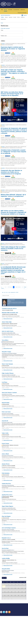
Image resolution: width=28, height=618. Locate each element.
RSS (9, 612)
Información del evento (7, 318)
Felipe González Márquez (8, 373)
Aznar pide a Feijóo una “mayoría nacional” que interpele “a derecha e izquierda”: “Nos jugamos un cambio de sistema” (14, 72)
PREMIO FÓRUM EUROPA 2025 (10, 312)
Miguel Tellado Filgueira (7, 506)
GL (8, 292)
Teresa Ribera (5, 340)
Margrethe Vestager (6, 351)
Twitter (4, 612)
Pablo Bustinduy (6, 473)
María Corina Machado (7, 364)
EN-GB (12, 292)
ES (2, 292)
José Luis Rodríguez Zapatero (9, 528)
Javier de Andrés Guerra (7, 331)
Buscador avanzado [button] (6, 28)
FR (14, 292)
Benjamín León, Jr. (6, 538)
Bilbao (2, 243)
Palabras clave (4, 35)
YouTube (6, 612)
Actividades (10, 9)
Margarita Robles (6, 568)
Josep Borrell (5, 421)
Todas (2, 17)
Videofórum (22, 9)
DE (9, 292)
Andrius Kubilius (6, 558)
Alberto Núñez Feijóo (7, 322)
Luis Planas (4, 382)
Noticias (5, 9)
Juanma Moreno (6, 464)
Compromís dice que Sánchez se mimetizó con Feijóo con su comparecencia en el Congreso (11, 172)
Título (2, 30)
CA (4, 292)
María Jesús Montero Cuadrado (9, 392)
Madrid (6, 17)
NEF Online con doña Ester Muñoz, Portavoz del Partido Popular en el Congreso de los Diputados (12, 93)
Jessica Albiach (5, 454)
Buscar (3, 40)
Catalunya (10, 17)
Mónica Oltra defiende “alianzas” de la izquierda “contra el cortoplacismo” (13, 195)
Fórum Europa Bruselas (22, 12)
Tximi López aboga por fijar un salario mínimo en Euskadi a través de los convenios (13, 248)
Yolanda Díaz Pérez (6, 483)
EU (6, 292)
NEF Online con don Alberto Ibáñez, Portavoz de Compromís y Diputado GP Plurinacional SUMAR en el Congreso (13, 212)
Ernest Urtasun (5, 443)
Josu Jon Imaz (5, 548)
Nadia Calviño (5, 433)
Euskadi (14, 17)
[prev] (3, 578)
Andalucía (23, 17)
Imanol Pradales (5, 402)
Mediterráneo (3, 19)
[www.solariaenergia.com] (13, 53)
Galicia (18, 17)
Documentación (16, 9)
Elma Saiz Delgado (6, 516)
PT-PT (17, 292)
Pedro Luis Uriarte (6, 412)
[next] (5, 578)
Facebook (1, 612)
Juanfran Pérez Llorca (7, 494)
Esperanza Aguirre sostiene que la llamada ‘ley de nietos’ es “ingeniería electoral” (13, 48)
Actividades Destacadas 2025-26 (9, 308)
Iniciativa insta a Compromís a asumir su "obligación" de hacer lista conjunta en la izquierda (13, 151)
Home (2, 9)
